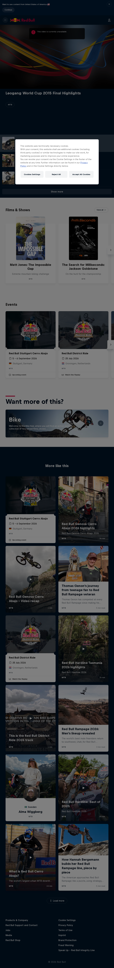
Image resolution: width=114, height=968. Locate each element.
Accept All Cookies (81, 174)
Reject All (56, 174)
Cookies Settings (32, 174)
